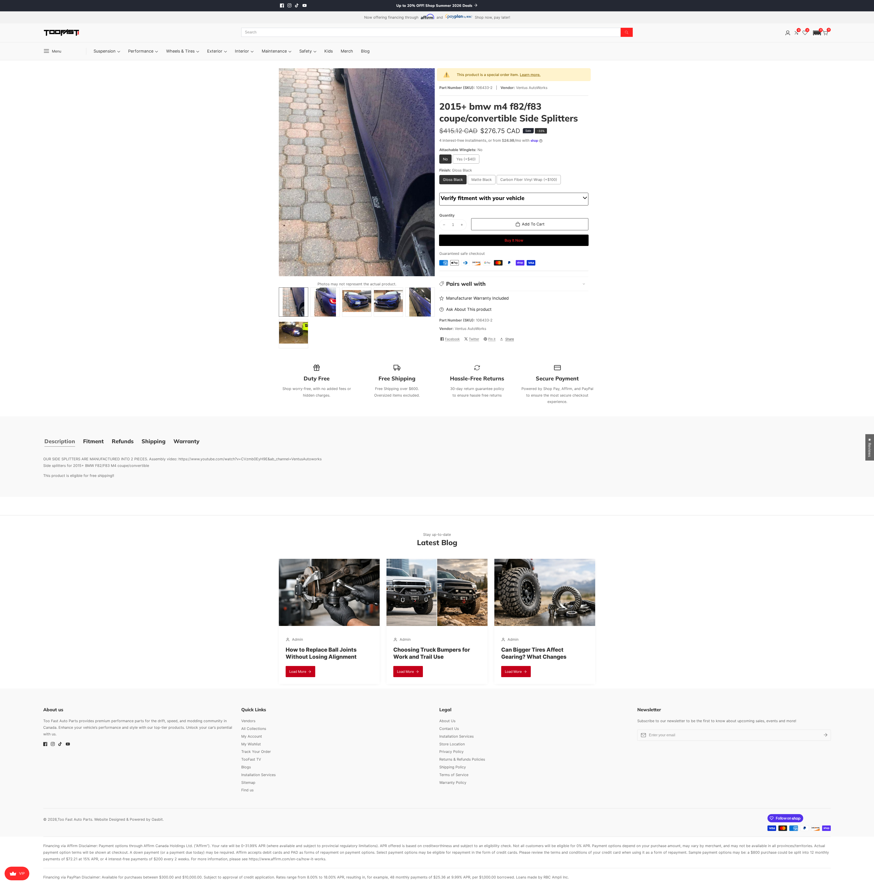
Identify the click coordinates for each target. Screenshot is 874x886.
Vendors (248, 721)
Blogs (246, 767)
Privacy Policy (451, 751)
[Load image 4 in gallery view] (388, 302)
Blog (365, 51)
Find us (247, 790)
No (446, 160)
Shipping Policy (452, 767)
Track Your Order (256, 751)
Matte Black (481, 180)
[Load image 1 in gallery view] (293, 302)
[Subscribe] (825, 735)
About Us (447, 721)
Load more (297, 671)
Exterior (214, 51)
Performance (140, 51)
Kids (328, 51)
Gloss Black (453, 180)
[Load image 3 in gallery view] (356, 302)
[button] (816, 33)
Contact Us (449, 728)
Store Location (452, 744)
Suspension (105, 51)
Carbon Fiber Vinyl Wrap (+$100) (528, 180)
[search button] (627, 32)
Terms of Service (453, 774)
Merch (347, 51)
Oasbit (157, 819)
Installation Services (258, 774)
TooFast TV (251, 759)
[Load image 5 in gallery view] (420, 302)
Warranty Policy (452, 782)
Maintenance (274, 51)
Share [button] (509, 339)
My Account (251, 736)
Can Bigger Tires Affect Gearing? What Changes (426, 653)
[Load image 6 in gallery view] (293, 333)
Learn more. (530, 74)
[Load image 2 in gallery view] (325, 302)
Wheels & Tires (180, 51)
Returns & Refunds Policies (462, 759)
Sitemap (248, 782)
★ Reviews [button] (869, 447)
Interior (242, 51)
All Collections (253, 728)
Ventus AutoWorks (470, 328)
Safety (305, 51)
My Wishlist (251, 744)
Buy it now (514, 240)
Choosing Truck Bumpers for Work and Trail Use (324, 653)
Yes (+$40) (467, 160)
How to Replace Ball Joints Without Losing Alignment (536, 653)
